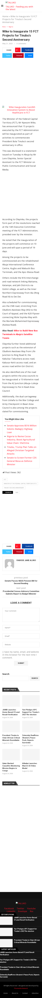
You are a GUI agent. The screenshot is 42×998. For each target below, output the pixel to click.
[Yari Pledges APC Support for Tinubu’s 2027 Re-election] (31, 701)
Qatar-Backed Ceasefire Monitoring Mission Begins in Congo (11, 767)
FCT (5, 479)
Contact (25, 993)
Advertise (35, 993)
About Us (15, 993)
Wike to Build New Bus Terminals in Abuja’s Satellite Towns (20, 334)
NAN (17, 492)
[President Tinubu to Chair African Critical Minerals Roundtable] (11, 726)
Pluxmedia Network (21, 988)
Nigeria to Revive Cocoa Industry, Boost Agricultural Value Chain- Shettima (21, 439)
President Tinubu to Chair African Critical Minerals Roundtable (11, 737)
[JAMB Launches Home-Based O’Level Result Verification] (11, 701)
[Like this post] (18, 50)
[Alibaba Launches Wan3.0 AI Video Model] (31, 754)
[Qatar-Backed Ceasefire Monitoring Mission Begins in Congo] (11, 754)
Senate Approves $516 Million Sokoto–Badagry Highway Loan (22, 429)
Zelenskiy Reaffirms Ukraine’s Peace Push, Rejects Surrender (30, 739)
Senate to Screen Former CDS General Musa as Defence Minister (22, 461)
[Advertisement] (21, 81)
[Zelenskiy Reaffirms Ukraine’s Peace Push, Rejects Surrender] (31, 726)
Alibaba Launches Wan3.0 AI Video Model (29, 765)
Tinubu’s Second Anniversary (14, 488)
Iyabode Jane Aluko (26, 560)
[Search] (39, 6)
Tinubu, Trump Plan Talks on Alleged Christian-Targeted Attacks (21, 450)
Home (5, 16)
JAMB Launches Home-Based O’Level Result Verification (11, 712)
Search (5, 674)
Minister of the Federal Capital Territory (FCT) (20, 483)
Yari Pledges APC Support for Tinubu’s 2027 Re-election (30, 712)
